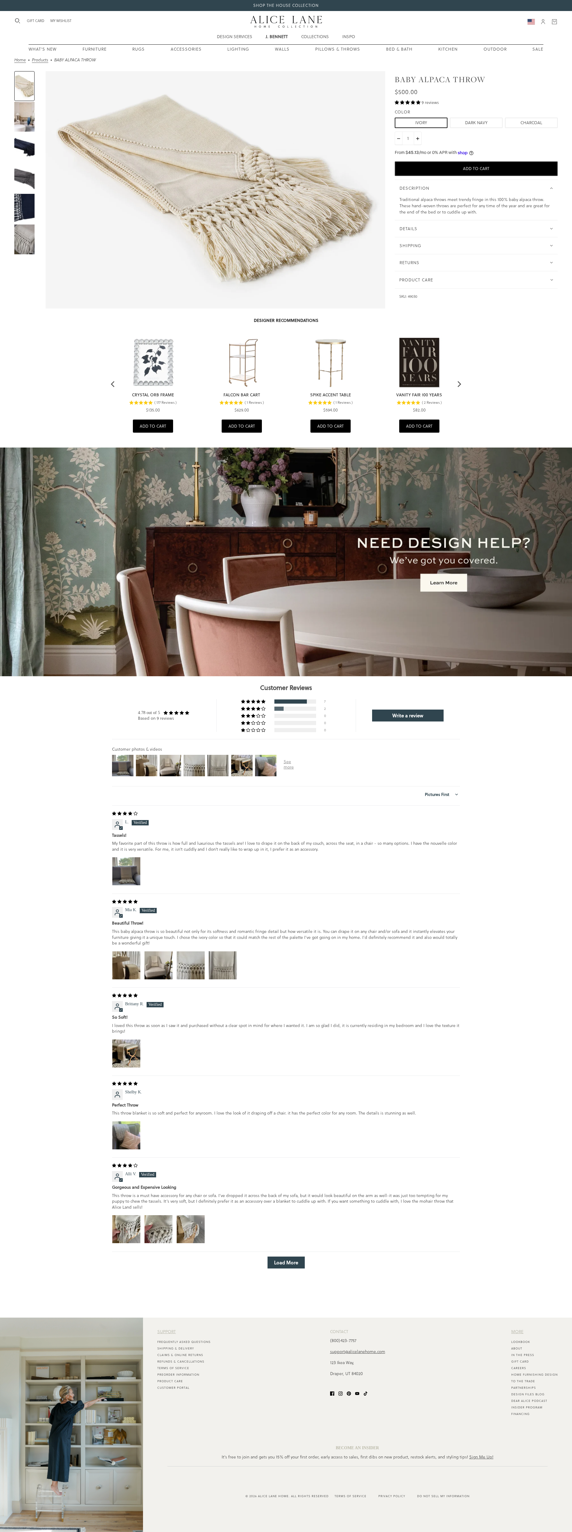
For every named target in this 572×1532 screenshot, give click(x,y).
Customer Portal (173, 1388)
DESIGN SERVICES (234, 37)
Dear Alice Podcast (529, 1401)
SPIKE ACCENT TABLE (330, 395)
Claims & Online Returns (180, 1355)
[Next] (459, 384)
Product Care (170, 1381)
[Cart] (554, 21)
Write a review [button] (407, 715)
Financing (520, 1414)
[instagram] (340, 1393)
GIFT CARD (35, 20)
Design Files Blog (528, 1394)
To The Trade (523, 1381)
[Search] (17, 21)
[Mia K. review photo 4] (223, 965)
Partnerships (523, 1388)
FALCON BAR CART (241, 395)
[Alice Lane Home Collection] (286, 22)
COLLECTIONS (315, 37)
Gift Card (520, 1361)
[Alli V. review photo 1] (126, 1229)
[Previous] (113, 384)
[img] (125, 813)
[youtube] (357, 1393)
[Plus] (418, 138)
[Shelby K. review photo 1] (126, 1135)
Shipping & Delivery (175, 1348)
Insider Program (527, 1407)
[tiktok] (365, 1393)
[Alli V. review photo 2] (158, 1229)
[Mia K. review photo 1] (126, 965)
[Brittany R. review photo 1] (126, 1053)
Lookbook (520, 1342)
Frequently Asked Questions (184, 1342)
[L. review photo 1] (126, 871)
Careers (518, 1368)
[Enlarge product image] (215, 189)
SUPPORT (166, 1332)
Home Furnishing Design (534, 1375)
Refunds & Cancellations (180, 1361)
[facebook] (332, 1393)
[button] (408, 102)
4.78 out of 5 (149, 712)
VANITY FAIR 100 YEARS (419, 395)
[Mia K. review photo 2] (158, 965)
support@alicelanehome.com (357, 1352)
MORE (517, 1332)
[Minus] (398, 138)
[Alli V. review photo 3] (190, 1229)
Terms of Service (173, 1368)
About (516, 1348)
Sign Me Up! (481, 1457)
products (40, 60)
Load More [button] (286, 1262)
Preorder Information (178, 1375)
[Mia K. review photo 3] (190, 965)
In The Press (522, 1355)
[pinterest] (348, 1393)
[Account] (543, 21)
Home (20, 60)
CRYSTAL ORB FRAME (153, 395)
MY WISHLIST (61, 20)
